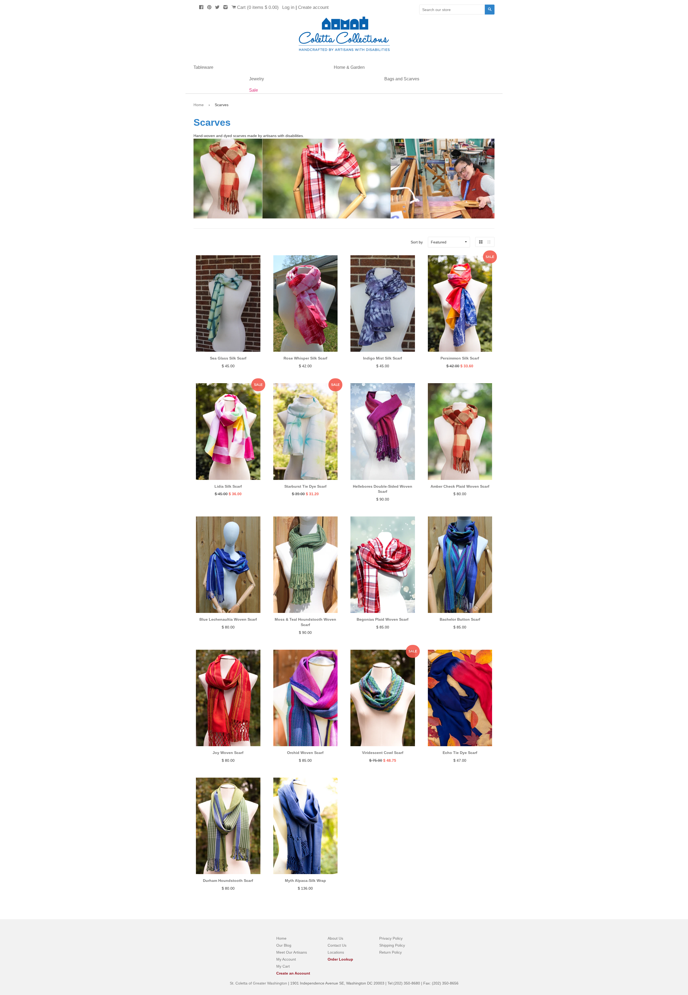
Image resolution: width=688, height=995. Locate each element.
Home (199, 105)
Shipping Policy (392, 945)
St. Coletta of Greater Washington (259, 983)
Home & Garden (349, 67)
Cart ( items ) (258, 7)
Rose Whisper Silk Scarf (305, 358)
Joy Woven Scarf (228, 752)
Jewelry (256, 79)
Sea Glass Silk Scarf (228, 358)
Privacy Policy (391, 938)
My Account (286, 959)
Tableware (203, 67)
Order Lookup (340, 959)
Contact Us (337, 945)
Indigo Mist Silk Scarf (382, 358)
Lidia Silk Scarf (228, 486)
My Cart (283, 966)
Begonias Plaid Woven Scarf (382, 619)
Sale (253, 90)
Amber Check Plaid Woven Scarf (460, 486)
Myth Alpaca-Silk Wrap (305, 880)
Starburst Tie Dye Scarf (305, 486)
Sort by (417, 242)
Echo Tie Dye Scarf (460, 752)
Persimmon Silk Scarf (459, 358)
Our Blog (283, 945)
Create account (313, 7)
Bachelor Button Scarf (460, 619)
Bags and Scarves (401, 79)
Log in (288, 7)
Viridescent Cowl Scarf (382, 752)
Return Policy (390, 952)
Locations (336, 952)
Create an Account (293, 973)
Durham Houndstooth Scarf (228, 880)
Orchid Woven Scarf (305, 752)
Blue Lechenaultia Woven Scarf (228, 619)
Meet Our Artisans (291, 952)
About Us (335, 938)
